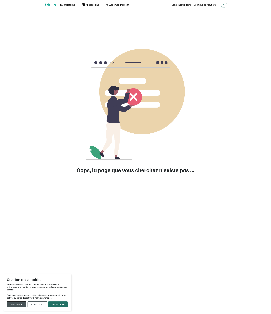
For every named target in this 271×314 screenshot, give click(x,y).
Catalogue (69, 4)
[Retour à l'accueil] (50, 4)
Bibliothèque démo (182, 4)
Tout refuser (16, 304)
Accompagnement (119, 4)
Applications (92, 4)
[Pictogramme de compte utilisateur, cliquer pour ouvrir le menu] (224, 5)
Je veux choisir (37, 304)
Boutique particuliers (205, 4)
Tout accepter (58, 304)
